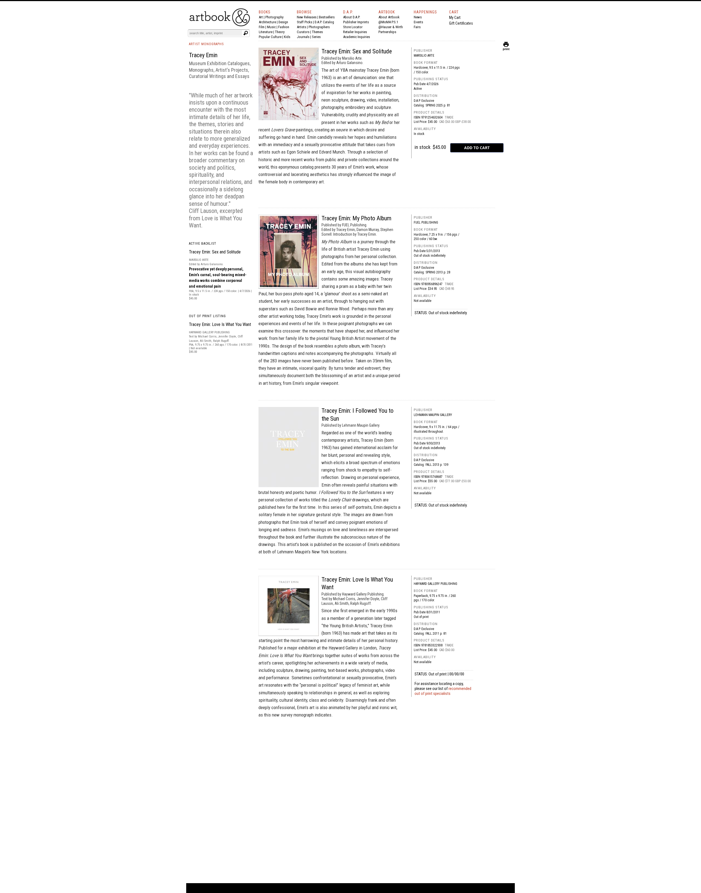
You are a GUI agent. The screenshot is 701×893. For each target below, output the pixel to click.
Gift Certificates (461, 23)
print (506, 48)
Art (261, 17)
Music (271, 27)
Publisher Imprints (356, 22)
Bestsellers (327, 17)
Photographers (319, 27)
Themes (317, 32)
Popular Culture (270, 37)
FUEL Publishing (426, 222)
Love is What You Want (215, 222)
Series (316, 37)
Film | (263, 27)
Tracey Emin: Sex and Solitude (215, 252)
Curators (303, 32)
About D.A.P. (351, 17)
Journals (303, 37)
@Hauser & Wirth (390, 27)
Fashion (283, 27)
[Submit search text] (246, 33)
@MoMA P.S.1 (388, 22)
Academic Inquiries (356, 37)
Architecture (267, 22)
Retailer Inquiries (355, 32)
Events (418, 22)
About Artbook (389, 17)
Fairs (417, 27)
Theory (280, 32)
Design (283, 22)
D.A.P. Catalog (324, 22)
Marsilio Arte (424, 55)
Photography (274, 17)
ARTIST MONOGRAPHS (206, 44)
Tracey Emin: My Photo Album (356, 218)
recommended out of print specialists (443, 691)
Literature (265, 32)
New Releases (307, 17)
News (418, 17)
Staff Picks (304, 22)
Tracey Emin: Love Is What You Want (220, 324)
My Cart (455, 17)
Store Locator (353, 27)
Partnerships (387, 32)
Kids (287, 37)
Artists (301, 27)
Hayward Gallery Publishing (435, 584)
